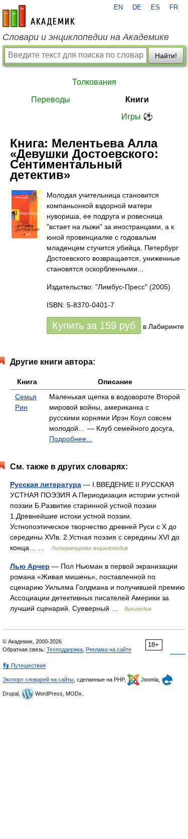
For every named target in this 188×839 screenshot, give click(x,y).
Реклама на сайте (108, 649)
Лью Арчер (30, 566)
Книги (137, 99)
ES (155, 7)
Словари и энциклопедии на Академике (86, 37)
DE (136, 7)
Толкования (94, 82)
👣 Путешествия (24, 665)
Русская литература (45, 484)
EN (118, 7)
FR (173, 7)
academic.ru (39, 16)
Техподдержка (65, 649)
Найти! (166, 56)
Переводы (50, 99)
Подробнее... (70, 439)
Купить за (93, 325)
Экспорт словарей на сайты (38, 680)
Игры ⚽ (137, 116)
